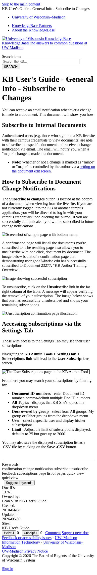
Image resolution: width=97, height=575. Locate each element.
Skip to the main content (21, 4)
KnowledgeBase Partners (32, 25)
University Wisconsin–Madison (38, 17)
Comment (53, 533)
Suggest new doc (75, 533)
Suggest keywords (19, 483)
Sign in (7, 569)
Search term (11, 56)
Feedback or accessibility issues (26, 538)
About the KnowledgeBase (33, 30)
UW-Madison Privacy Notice (25, 551)
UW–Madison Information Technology (39, 540)
